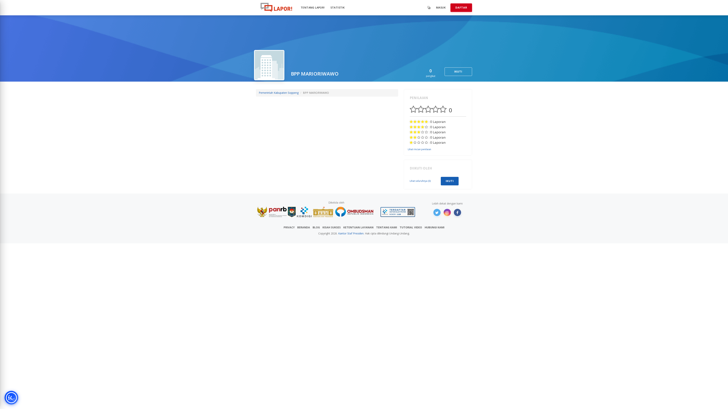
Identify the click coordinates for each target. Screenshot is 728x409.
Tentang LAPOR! (313, 7)
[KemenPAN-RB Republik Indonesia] (272, 212)
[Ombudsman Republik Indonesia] (356, 212)
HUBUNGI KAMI (434, 227)
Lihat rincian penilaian (419, 149)
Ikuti (458, 71)
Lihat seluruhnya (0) (420, 180)
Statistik (337, 7)
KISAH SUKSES (331, 227)
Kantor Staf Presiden (351, 233)
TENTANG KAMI (386, 227)
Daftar (461, 7)
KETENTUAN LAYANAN (358, 227)
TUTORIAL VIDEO (411, 227)
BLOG (316, 227)
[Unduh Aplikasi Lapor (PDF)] (398, 212)
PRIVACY (289, 227)
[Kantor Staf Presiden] (323, 212)
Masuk (441, 7)
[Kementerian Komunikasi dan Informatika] (304, 212)
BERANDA (303, 227)
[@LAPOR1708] (437, 212)
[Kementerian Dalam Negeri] (292, 212)
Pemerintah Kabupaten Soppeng (279, 92)
